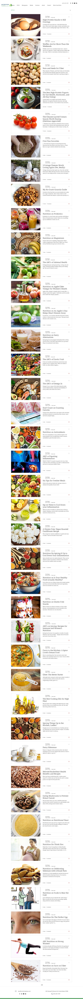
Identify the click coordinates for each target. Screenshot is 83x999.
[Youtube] (74, 3)
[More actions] (69, 17)
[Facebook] (70, 3)
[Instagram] (72, 3)
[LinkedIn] (76, 3)
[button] (37, 5)
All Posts (13, 10)
